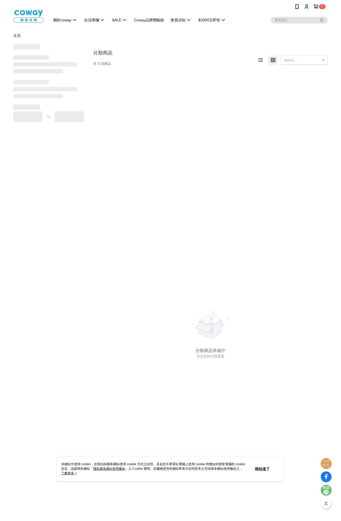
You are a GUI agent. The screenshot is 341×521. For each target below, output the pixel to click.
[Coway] (28, 14)
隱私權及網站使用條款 (109, 469)
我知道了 (262, 469)
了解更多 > (69, 473)
